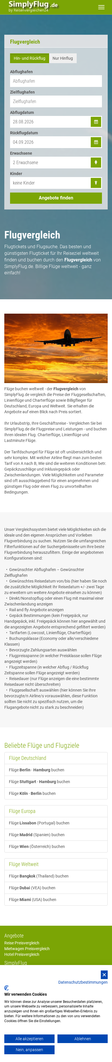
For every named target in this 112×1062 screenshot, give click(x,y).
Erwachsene (21, 153)
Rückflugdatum (24, 133)
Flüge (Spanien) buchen (37, 834)
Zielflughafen (22, 92)
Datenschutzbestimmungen (83, 982)
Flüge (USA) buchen (32, 899)
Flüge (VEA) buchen (32, 888)
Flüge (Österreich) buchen (37, 846)
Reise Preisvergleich (21, 943)
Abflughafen (21, 71)
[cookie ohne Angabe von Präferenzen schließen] (104, 974)
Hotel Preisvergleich (21, 954)
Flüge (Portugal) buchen (39, 823)
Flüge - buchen (36, 770)
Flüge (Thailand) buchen (39, 876)
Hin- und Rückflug (29, 58)
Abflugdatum (22, 112)
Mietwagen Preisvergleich (27, 948)
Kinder (16, 173)
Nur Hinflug (63, 58)
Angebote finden (56, 198)
